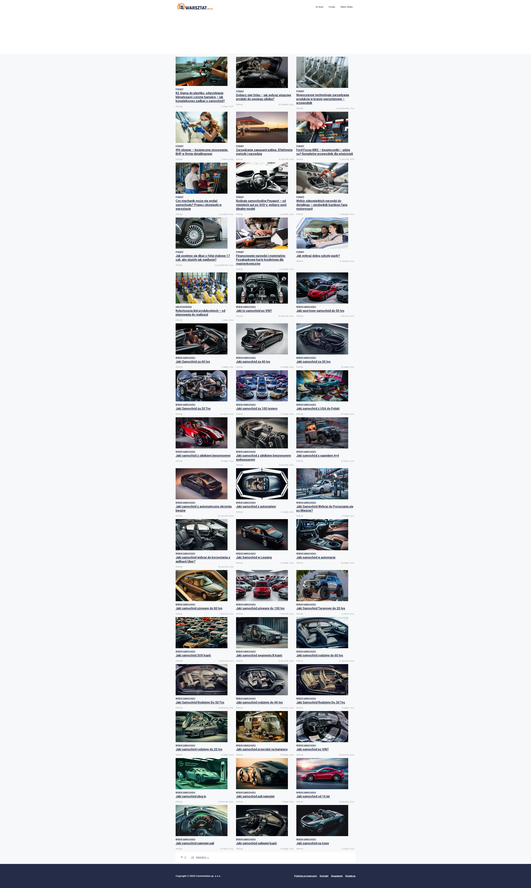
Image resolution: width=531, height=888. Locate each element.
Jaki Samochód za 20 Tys (193, 408)
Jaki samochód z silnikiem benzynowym (203, 455)
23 (193, 857)
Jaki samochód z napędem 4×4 (317, 455)
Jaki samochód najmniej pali (195, 843)
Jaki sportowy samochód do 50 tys (320, 310)
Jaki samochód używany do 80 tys (199, 608)
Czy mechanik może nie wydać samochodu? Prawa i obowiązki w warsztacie (199, 204)
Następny (202, 857)
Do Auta (319, 7)
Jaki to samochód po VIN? (254, 310)
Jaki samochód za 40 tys (253, 361)
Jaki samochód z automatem (256, 506)
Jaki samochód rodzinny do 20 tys (199, 749)
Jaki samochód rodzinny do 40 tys (259, 702)
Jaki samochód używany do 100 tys (260, 608)
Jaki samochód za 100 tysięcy (257, 408)
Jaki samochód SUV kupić (193, 655)
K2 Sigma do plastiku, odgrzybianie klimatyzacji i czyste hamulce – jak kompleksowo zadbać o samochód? (200, 97)
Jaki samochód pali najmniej (255, 796)
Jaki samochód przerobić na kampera (261, 749)
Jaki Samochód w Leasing (254, 557)
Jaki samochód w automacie (315, 557)
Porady (332, 7)
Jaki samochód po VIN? (312, 749)
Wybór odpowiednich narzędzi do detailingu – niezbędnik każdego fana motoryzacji (321, 204)
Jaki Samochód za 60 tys (193, 361)
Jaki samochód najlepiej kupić (256, 843)
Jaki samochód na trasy (312, 843)
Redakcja (350, 876)
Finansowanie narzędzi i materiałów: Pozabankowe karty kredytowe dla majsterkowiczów (261, 259)
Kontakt (324, 876)
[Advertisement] (265, 34)
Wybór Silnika (347, 7)
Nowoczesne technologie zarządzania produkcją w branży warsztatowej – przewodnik (322, 99)
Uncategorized (184, 307)
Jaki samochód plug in (191, 796)
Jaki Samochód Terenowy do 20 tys (320, 608)
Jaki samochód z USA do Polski (317, 408)
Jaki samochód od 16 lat (313, 796)
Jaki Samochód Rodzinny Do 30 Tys (320, 702)
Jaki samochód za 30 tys (313, 361)
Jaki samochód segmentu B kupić (259, 655)
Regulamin (337, 876)
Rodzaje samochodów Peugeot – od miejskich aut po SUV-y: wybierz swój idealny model (261, 204)
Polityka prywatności (305, 876)
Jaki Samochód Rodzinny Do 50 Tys (200, 702)
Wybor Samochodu (246, 307)
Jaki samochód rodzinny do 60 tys (319, 655)
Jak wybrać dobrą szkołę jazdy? (318, 255)
